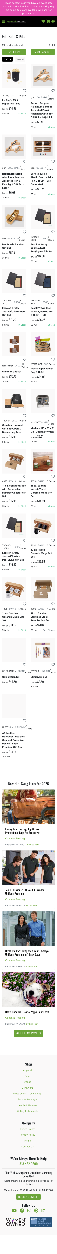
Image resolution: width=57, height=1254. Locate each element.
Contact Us (27, 1146)
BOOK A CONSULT (28, 1197)
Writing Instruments (27, 1111)
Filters (16, 51)
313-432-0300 (28, 1163)
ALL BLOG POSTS (28, 1033)
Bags (27, 1076)
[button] (4, 21)
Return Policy (27, 1129)
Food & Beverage (27, 1099)
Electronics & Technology (27, 1093)
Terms (27, 1140)
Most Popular (41, 51)
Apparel (27, 1070)
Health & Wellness (27, 1105)
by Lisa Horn (33, 844)
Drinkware (27, 1087)
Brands (27, 1081)
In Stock (22, 113)
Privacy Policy (27, 1134)
